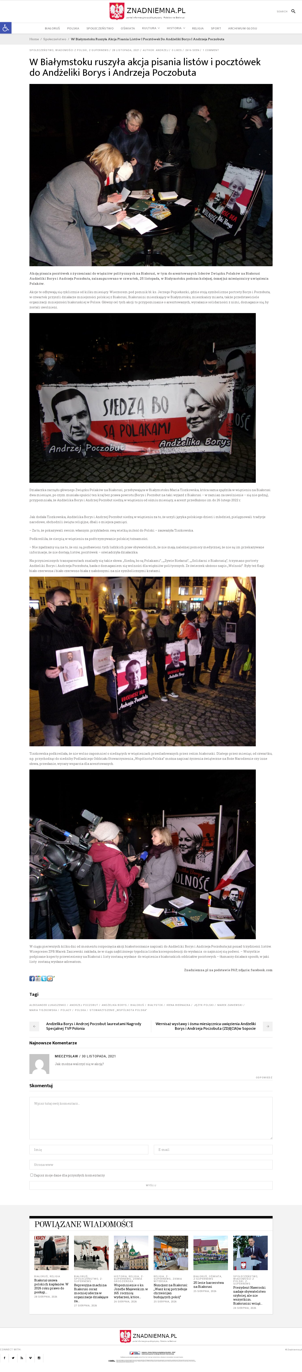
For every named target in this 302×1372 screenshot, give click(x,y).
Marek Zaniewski (230, 1005)
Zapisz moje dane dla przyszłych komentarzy (69, 1175)
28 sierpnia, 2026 (45, 1296)
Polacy (66, 1010)
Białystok (155, 1005)
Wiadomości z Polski (71, 50)
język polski (204, 1005)
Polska (80, 1010)
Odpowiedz (264, 1077)
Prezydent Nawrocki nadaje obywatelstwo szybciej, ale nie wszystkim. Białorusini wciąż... (249, 1295)
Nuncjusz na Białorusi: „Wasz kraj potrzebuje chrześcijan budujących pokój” (171, 1291)
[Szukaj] (291, 11)
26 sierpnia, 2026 (125, 1301)
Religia (55, 1276)
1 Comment (211, 50)
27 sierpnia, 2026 (85, 1305)
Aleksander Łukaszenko (47, 1005)
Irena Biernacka (178, 1005)
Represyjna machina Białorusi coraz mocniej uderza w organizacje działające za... (91, 1293)
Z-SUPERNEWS (99, 50)
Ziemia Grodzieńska (128, 1280)
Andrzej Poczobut (84, 1005)
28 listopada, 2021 (126, 50)
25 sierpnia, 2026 (165, 1301)
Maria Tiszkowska (43, 1010)
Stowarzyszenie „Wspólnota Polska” (118, 1010)
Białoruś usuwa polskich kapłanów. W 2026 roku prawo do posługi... (51, 1286)
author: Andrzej (155, 50)
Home (34, 39)
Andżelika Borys (114, 1005)
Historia (120, 1276)
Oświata (215, 1276)
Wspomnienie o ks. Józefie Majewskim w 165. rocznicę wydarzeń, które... (131, 1291)
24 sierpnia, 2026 (244, 1308)
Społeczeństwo (54, 39)
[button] (5, 28)
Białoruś (137, 1005)
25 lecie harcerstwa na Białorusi (208, 1285)
